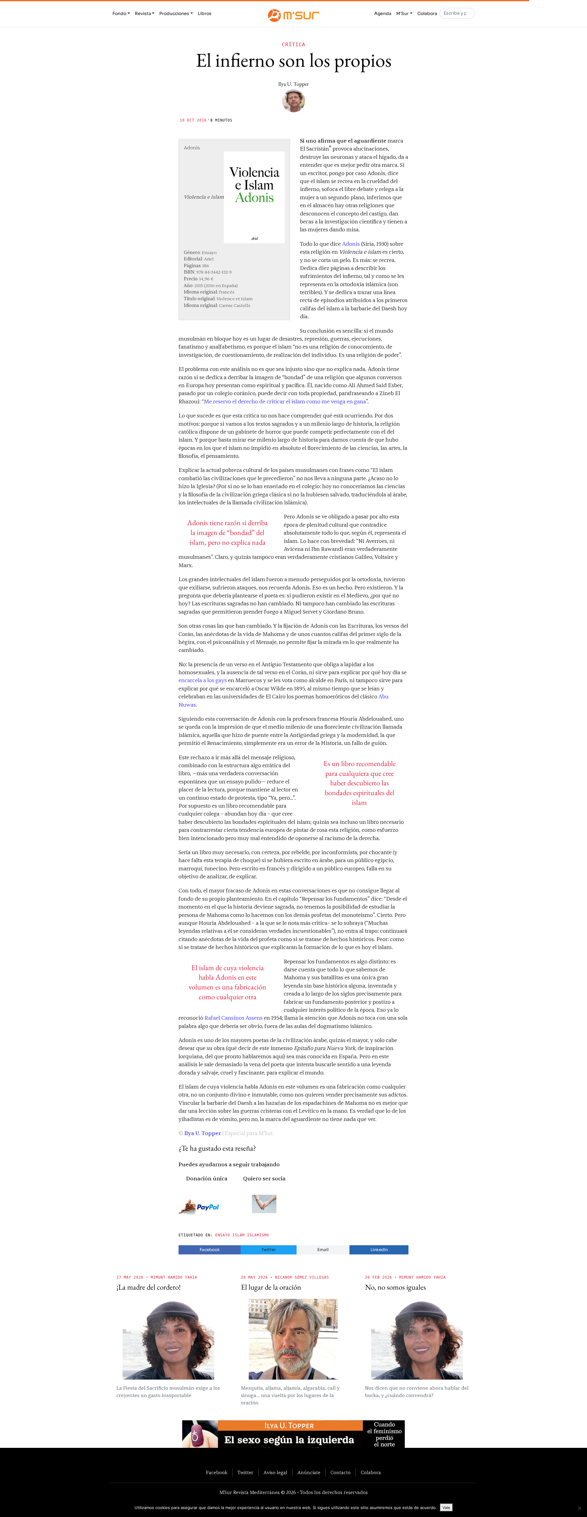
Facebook (210, 1249)
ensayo (222, 1235)
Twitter (268, 1249)
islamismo (258, 1235)
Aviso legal (275, 1473)
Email (323, 1249)
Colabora (427, 13)
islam (238, 1235)
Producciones (174, 13)
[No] (579, 1508)
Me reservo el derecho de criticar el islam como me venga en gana (285, 401)
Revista (143, 13)
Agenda (382, 13)
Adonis (351, 244)
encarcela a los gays (203, 680)
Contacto (340, 1473)
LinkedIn (379, 1249)
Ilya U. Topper (293, 83)
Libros (205, 13)
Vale (446, 1507)
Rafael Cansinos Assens (234, 1018)
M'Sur (402, 13)
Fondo (119, 13)
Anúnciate (308, 1473)
